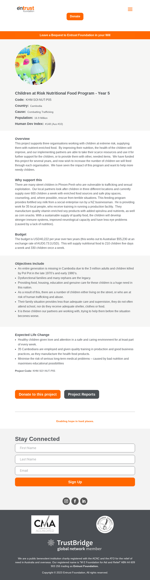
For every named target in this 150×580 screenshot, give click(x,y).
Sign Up (75, 482)
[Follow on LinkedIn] (83, 501)
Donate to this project (38, 394)
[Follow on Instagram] (66, 501)
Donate (75, 16)
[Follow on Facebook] (75, 501)
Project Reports (81, 394)
